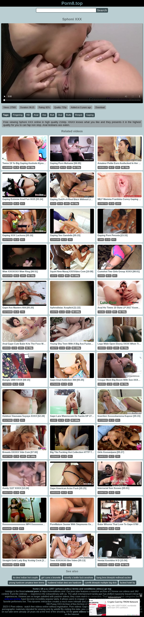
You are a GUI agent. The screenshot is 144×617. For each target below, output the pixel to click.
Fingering (17, 115)
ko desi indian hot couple (25, 577)
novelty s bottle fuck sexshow (78, 577)
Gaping (90, 115)
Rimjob (78, 115)
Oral (60, 115)
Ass (44, 115)
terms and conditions (84, 589)
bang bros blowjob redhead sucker (113, 577)
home (36, 589)
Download (100, 107)
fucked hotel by (127, 582)
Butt (52, 115)
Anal (36, 115)
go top (107, 589)
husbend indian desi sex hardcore (64, 582)
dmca (100, 589)
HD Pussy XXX (54, 604)
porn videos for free (83, 612)
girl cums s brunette (51, 577)
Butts (68, 115)
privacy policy (63, 589)
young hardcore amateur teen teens (26, 582)
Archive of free (84, 604)
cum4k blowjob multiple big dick (101, 582)
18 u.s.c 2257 (47, 589)
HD (28, 115)
